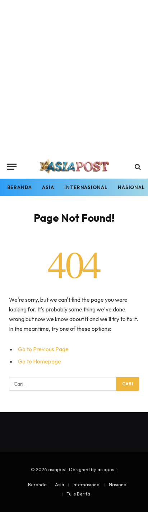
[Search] (137, 167)
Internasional (86, 187)
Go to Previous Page (43, 349)
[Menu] (12, 167)
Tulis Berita (78, 494)
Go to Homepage (39, 361)
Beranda (19, 187)
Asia (48, 187)
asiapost (106, 469)
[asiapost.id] (74, 166)
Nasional (118, 484)
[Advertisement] (74, 77)
